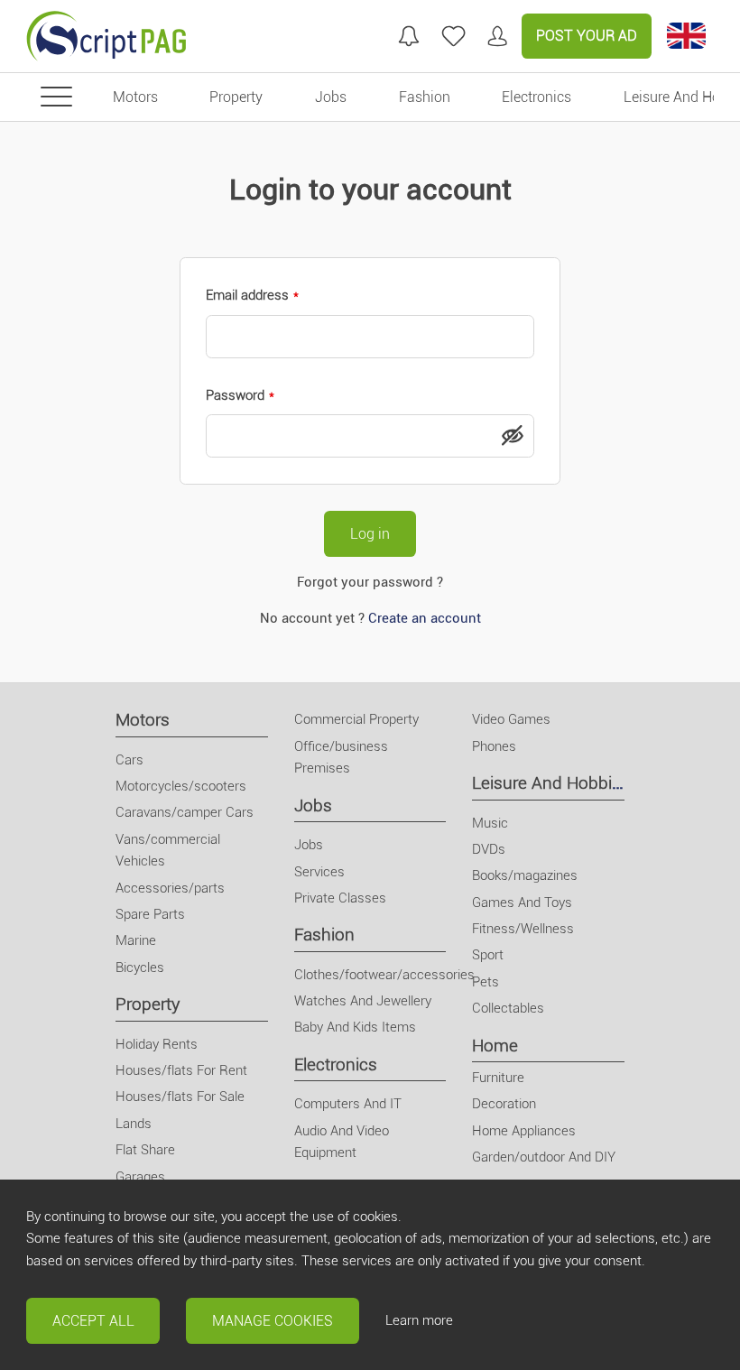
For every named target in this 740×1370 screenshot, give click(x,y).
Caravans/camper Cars (185, 812)
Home (495, 1045)
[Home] (106, 36)
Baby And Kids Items (355, 1027)
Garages (140, 1177)
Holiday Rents (157, 1044)
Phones (494, 746)
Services (319, 872)
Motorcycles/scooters (181, 786)
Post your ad (586, 35)
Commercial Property (356, 719)
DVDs (488, 849)
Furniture (498, 1077)
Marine (136, 940)
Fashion (324, 934)
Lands (134, 1123)
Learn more (419, 1320)
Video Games (511, 719)
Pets (485, 982)
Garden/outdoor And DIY (543, 1157)
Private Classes (340, 898)
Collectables (508, 1008)
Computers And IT (348, 1104)
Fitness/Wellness (523, 929)
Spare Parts (150, 914)
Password (235, 395)
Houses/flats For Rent (181, 1070)
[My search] (409, 36)
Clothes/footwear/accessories (384, 975)
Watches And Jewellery (362, 1001)
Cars (129, 760)
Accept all (93, 1320)
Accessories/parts (170, 888)
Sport (488, 955)
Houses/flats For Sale (180, 1096)
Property (148, 1004)
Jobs (313, 805)
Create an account (424, 618)
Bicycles (140, 967)
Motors (143, 719)
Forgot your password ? (370, 582)
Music (490, 823)
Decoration (504, 1104)
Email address (247, 295)
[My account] (497, 36)
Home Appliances (524, 1131)
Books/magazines (525, 875)
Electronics (335, 1064)
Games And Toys (522, 902)
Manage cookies (272, 1320)
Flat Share (145, 1150)
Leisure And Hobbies (551, 783)
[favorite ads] (453, 36)
